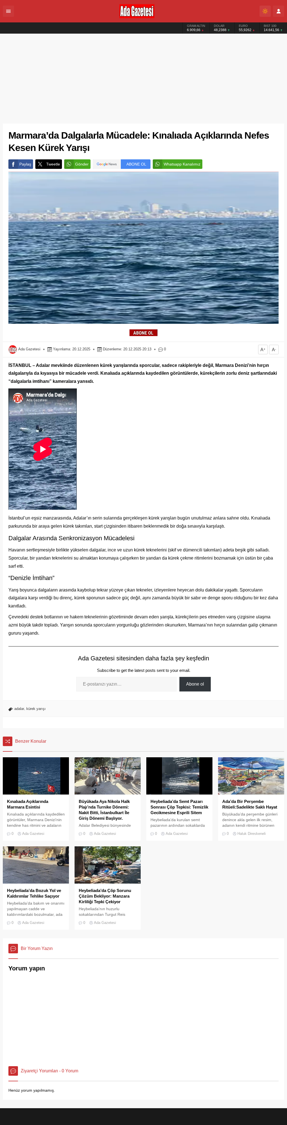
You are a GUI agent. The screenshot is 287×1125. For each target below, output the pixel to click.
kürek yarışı (36, 709)
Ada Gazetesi (29, 349)
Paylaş (25, 164)
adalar (19, 709)
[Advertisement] (143, 76)
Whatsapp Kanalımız (182, 164)
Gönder (82, 164)
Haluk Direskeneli (251, 833)
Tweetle (53, 164)
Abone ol (195, 684)
